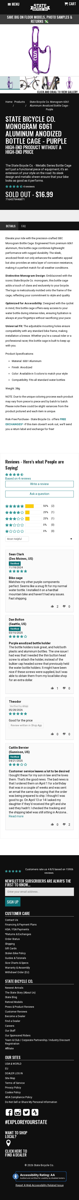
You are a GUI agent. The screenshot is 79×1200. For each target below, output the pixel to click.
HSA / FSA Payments (17, 929)
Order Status (12, 939)
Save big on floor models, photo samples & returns (39, 19)
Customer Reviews (16, 1011)
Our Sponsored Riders (18, 1035)
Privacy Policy (13, 1087)
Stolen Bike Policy (15, 953)
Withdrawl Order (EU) (17, 972)
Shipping (10, 943)
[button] (14, 506)
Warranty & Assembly (17, 967)
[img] (39, 571)
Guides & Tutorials (15, 958)
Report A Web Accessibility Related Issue (40, 1185)
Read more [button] (16, 816)
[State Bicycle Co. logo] (40, 7)
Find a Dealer (12, 1021)
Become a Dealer (15, 1016)
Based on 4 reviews (18, 478)
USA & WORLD (13, 1063)
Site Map (10, 1078)
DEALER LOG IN (14, 1073)
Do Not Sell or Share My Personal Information (31, 1102)
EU (6, 1068)
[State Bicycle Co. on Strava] (35, 1114)
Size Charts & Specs (16, 962)
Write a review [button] (39, 484)
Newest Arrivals (14, 987)
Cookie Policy (13, 1092)
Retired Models (14, 1002)
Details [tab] (10, 226)
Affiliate (9, 1048)
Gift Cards (11, 948)
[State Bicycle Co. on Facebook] (9, 1114)
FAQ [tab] (23, 226)
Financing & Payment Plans (21, 924)
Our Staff (10, 1030)
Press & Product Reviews (19, 1006)
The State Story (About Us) (20, 992)
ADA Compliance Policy (18, 1097)
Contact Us (11, 920)
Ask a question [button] (39, 493)
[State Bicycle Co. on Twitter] (26, 1114)
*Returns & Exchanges (18, 934)
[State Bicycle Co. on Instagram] (17, 1114)
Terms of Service (15, 1083)
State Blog (11, 997)
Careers (9, 1025)
